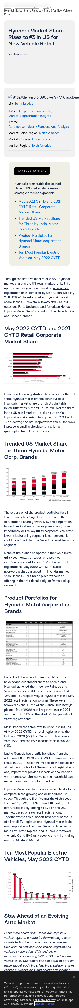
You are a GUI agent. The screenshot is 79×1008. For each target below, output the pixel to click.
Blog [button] (46, 6)
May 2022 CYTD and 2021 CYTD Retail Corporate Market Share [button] (40, 206)
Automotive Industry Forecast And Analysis (38, 127)
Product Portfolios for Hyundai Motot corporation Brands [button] (40, 240)
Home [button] (7, 6)
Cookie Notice (45, 1003)
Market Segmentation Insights (29, 116)
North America (49, 133)
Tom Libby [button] (23, 103)
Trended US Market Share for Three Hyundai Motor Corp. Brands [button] (39, 223)
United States (42, 139)
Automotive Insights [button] (27, 6)
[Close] (74, 977)
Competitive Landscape (34, 111)
